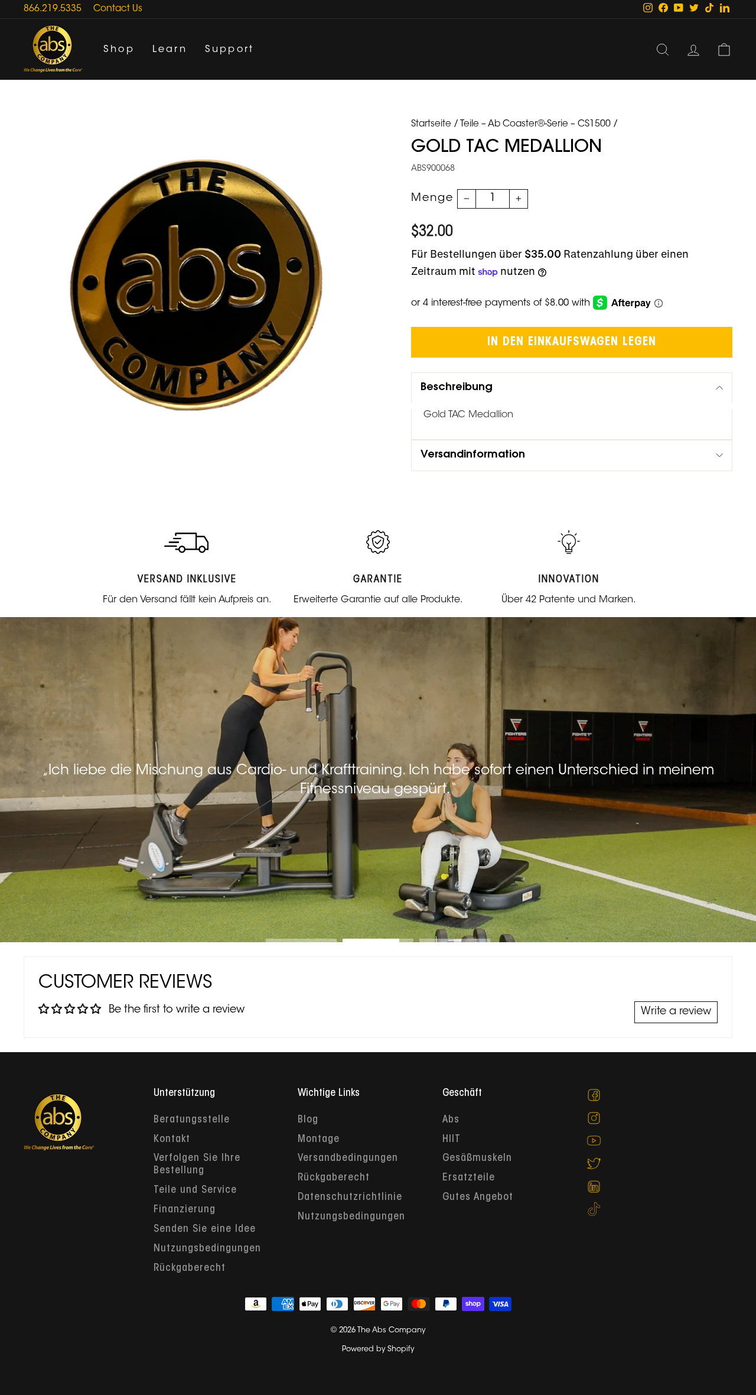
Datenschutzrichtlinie (350, 1197)
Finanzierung (185, 1210)
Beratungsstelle (192, 1120)
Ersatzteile (468, 1178)
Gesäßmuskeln (477, 1158)
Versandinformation (473, 455)
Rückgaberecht (190, 1268)
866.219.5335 (53, 9)
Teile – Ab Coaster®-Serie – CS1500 (535, 124)
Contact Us (117, 9)
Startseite (431, 124)
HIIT (451, 1139)
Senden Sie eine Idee (205, 1229)
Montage (319, 1139)
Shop (119, 49)
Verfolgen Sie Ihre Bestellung (197, 1164)
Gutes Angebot (477, 1197)
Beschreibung (457, 387)
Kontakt (172, 1139)
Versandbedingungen (348, 1158)
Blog (308, 1120)
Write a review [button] (676, 1012)
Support (229, 49)
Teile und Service (195, 1190)
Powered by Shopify (378, 1349)
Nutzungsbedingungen (207, 1249)
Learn (169, 49)
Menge (432, 198)
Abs (451, 1120)
